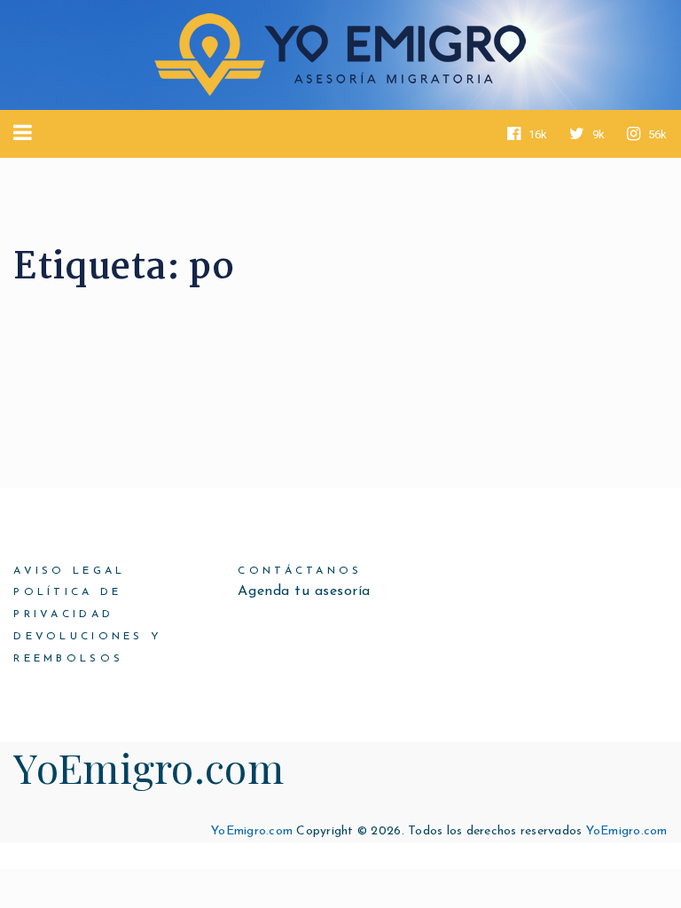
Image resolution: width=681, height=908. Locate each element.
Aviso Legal (69, 571)
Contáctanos (300, 571)
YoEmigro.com (148, 767)
